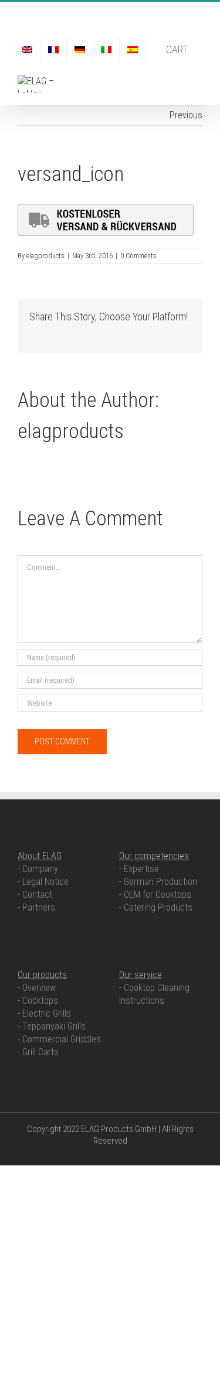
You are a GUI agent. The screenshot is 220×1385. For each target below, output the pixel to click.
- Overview (37, 987)
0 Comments (138, 256)
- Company (38, 868)
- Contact (35, 894)
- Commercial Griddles (59, 1039)
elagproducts (45, 256)
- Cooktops (38, 1000)
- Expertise (139, 868)
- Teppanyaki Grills (52, 1026)
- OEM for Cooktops (155, 894)
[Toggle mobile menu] (197, 81)
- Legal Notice (43, 881)
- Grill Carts (38, 1052)
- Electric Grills (44, 1013)
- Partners (36, 907)
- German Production (158, 881)
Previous (186, 115)
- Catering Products (155, 907)
